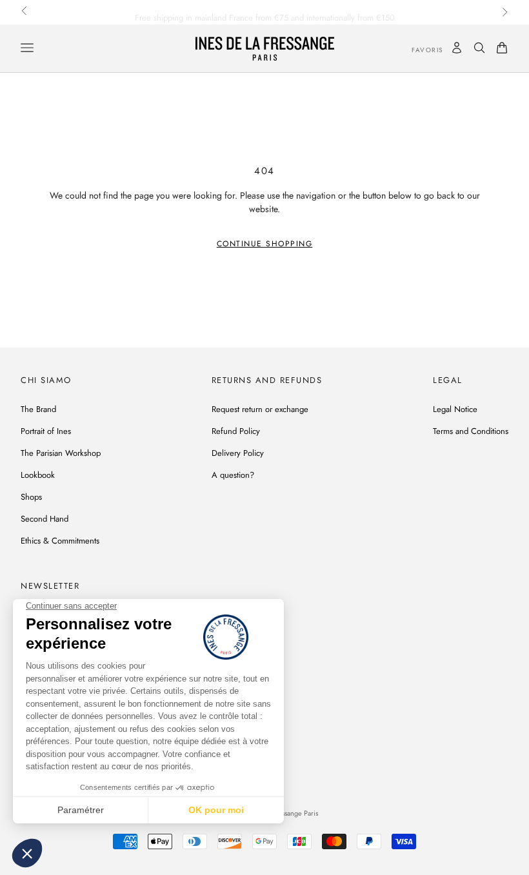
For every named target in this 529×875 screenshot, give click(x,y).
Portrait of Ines (46, 431)
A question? (233, 475)
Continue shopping (265, 244)
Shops (31, 497)
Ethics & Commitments (60, 541)
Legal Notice (455, 409)
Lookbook (38, 475)
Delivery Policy (238, 453)
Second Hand (44, 519)
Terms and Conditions (470, 431)
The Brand (38, 409)
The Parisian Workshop (61, 453)
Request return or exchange (260, 409)
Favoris (418, 50)
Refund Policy (236, 431)
